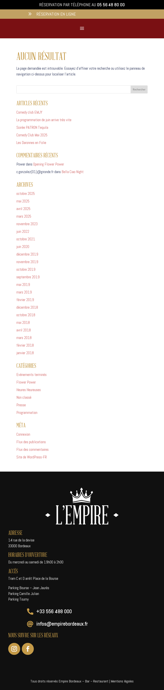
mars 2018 (24, 337)
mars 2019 (24, 292)
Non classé (23, 397)
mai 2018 (23, 322)
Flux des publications (31, 441)
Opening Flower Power (48, 164)
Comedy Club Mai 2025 (31, 135)
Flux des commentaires (32, 449)
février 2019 (25, 299)
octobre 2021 (25, 239)
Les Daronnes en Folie (31, 142)
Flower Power (26, 382)
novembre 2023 (27, 223)
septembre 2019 (28, 277)
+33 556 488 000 (54, 611)
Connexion (23, 434)
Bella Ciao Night (73, 171)
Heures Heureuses (28, 389)
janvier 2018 (25, 352)
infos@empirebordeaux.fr (62, 624)
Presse (21, 404)
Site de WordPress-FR (31, 457)
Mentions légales (122, 681)
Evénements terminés (31, 374)
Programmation (26, 412)
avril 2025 (23, 208)
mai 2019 (23, 284)
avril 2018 (23, 330)
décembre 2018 (27, 307)
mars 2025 (23, 216)
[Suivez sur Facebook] (28, 649)
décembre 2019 (27, 254)
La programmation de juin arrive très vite (43, 119)
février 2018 (25, 345)
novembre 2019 (27, 261)
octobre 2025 (25, 193)
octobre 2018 (25, 314)
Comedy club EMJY (29, 112)
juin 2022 (22, 231)
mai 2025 (22, 201)
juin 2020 (22, 246)
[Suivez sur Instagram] (14, 649)
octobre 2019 (25, 269)
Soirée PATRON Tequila (32, 127)
